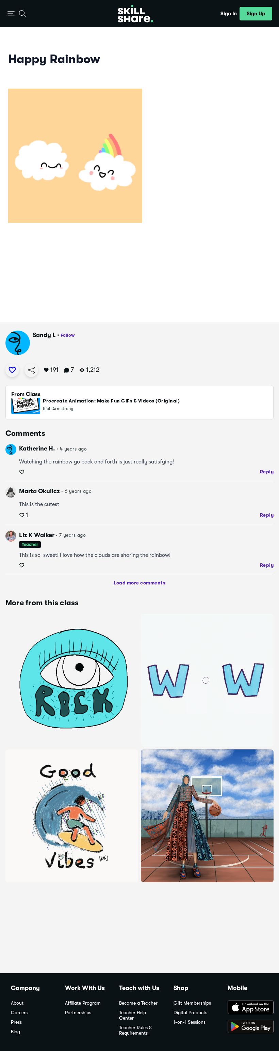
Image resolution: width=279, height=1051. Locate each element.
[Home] (135, 13)
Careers (19, 1012)
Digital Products (190, 1012)
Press (16, 1022)
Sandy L (44, 335)
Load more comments (139, 582)
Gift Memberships (192, 1003)
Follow (68, 335)
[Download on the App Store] (248, 1008)
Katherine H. (37, 448)
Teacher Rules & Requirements (135, 1030)
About (17, 1003)
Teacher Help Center (132, 1015)
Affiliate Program (83, 1003)
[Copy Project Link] (31, 370)
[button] (11, 14)
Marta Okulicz (39, 491)
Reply (267, 471)
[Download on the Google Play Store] (248, 1027)
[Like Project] (12, 370)
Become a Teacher (138, 1003)
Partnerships (78, 1012)
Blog (15, 1031)
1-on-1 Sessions (190, 1022)
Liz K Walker (36, 535)
